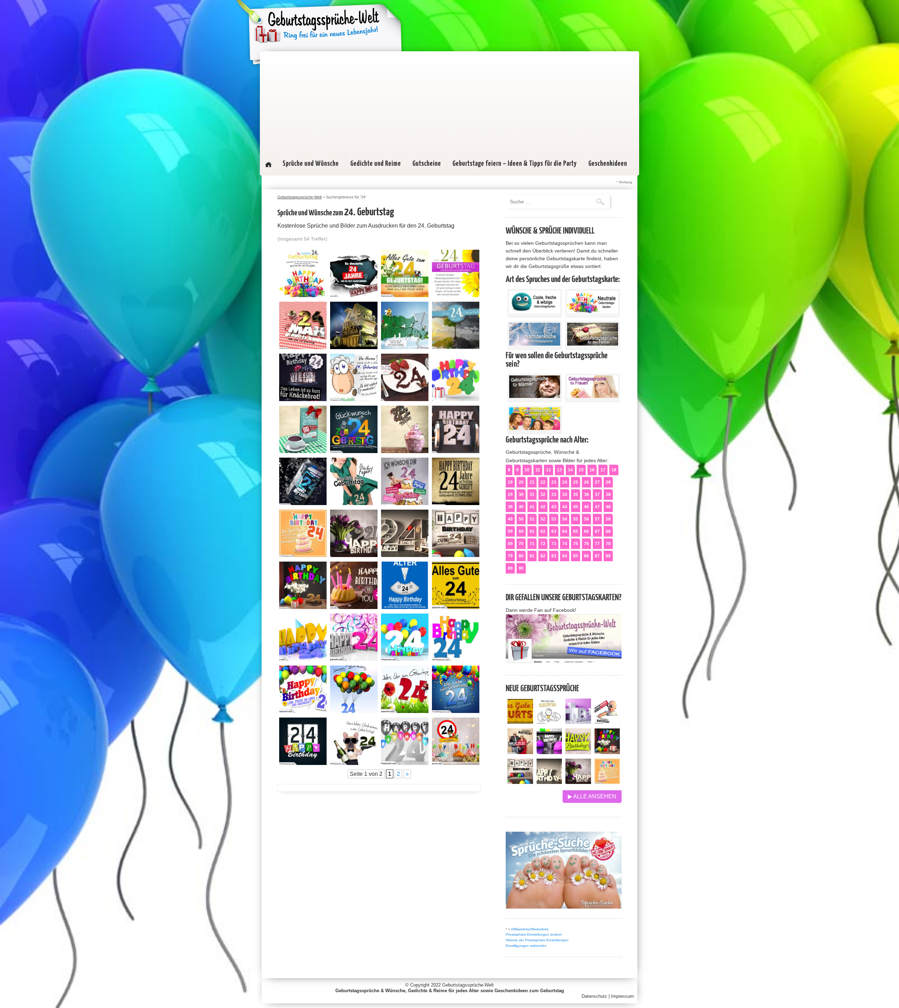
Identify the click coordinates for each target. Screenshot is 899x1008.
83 (553, 556)
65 (575, 531)
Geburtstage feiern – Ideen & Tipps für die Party (515, 163)
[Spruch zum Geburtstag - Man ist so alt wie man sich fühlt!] (520, 752)
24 (564, 482)
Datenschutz (594, 996)
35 (575, 494)
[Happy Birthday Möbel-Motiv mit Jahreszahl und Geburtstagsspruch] (549, 782)
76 (586, 543)
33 (553, 494)
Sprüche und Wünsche (311, 163)
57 (597, 519)
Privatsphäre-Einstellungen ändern (534, 934)
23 (553, 482)
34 (564, 494)
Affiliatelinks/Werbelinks (530, 929)
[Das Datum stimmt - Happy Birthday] (607, 782)
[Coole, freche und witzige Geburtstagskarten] (534, 311)
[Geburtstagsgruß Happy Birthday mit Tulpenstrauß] (578, 782)
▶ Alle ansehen (592, 796)
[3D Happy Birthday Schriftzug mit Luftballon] (578, 722)
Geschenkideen (608, 163)
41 (532, 506)
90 (521, 568)
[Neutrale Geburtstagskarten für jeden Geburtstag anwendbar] (592, 311)
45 (575, 506)
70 (521, 543)
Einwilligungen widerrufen (526, 946)
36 (586, 494)
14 (570, 469)
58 (608, 519)
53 (553, 519)
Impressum (622, 996)
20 (521, 482)
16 (592, 469)
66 (586, 531)
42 (542, 506)
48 (608, 506)
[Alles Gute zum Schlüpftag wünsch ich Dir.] (549, 722)
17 (603, 469)
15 (581, 469)
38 (608, 494)
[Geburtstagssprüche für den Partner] (592, 344)
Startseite (268, 164)
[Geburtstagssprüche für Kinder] (534, 428)
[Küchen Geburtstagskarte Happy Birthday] (549, 752)
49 (510, 519)
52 (542, 519)
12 (548, 469)
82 (542, 556)
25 (575, 482)
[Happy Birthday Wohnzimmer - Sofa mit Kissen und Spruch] (520, 782)
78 (608, 543)
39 (510, 506)
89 (510, 568)
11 (538, 469)
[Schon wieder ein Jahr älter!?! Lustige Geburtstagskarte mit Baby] (607, 722)
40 (521, 506)
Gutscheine (427, 163)
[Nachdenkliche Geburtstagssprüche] (534, 344)
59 (510, 531)
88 (608, 556)
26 (586, 482)
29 (510, 494)
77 (597, 543)
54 (564, 519)
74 (564, 543)
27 (597, 482)
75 (575, 543)
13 (559, 469)
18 (613, 469)
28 (608, 482)
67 (597, 531)
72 (542, 543)
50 (521, 519)
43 (553, 506)
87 (597, 556)
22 (542, 482)
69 (510, 543)
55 (575, 519)
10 (527, 469)
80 (521, 556)
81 (532, 556)
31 (532, 494)
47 (597, 506)
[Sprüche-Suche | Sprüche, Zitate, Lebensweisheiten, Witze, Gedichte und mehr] (564, 907)
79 (510, 556)
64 (564, 531)
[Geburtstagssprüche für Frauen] (592, 396)
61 (532, 531)
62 (542, 531)
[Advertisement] (449, 100)
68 (608, 531)
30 (521, 494)
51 (532, 519)
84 (564, 556)
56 (586, 519)
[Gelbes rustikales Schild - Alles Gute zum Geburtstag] (520, 722)
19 (510, 482)
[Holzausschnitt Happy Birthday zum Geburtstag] (578, 752)
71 (532, 543)
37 (597, 494)
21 (532, 482)
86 (586, 556)
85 (575, 556)
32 (542, 494)
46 (586, 506)
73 (553, 543)
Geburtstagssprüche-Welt (468, 985)
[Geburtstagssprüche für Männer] (534, 396)
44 (564, 506)
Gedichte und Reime (375, 163)
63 (553, 531)
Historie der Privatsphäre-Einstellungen (537, 940)
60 (521, 531)
